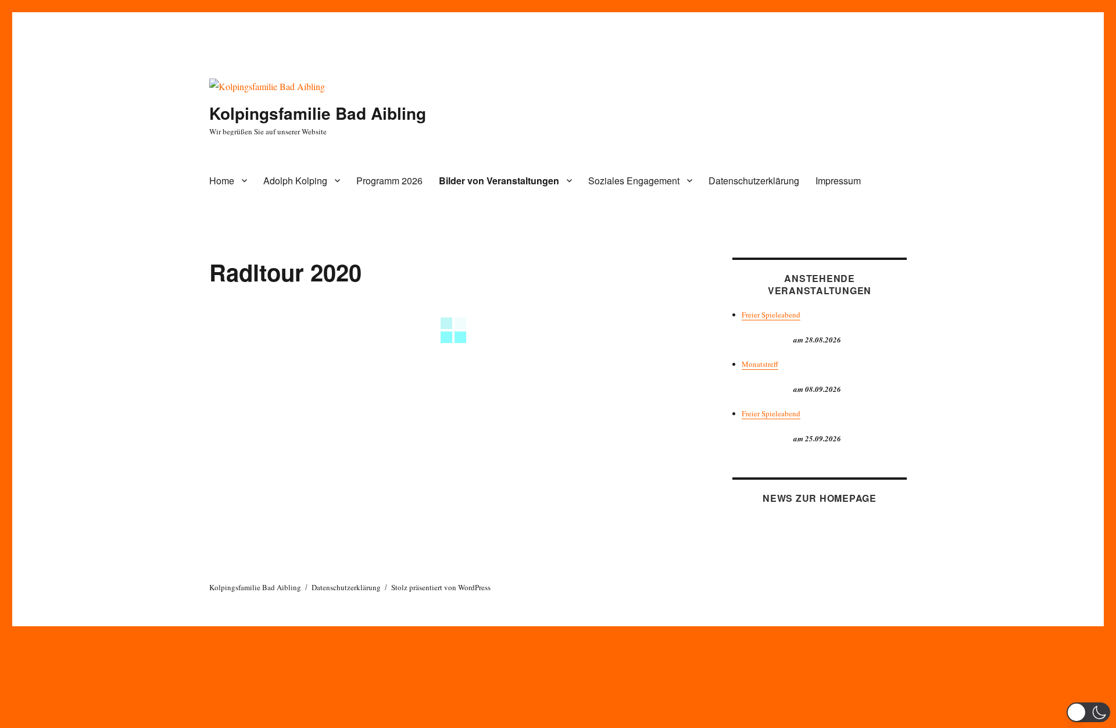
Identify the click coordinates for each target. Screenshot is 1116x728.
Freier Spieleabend (771, 314)
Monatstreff (760, 364)
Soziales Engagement (633, 180)
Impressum (838, 180)
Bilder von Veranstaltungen (499, 180)
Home (221, 180)
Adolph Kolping (295, 180)
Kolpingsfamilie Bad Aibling (317, 113)
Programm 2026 (389, 180)
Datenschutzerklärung (754, 180)
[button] (1088, 712)
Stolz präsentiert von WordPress (441, 587)
